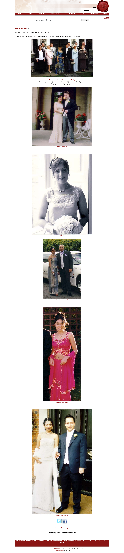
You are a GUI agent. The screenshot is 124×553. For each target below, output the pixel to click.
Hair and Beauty (44, 540)
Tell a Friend (85, 540)
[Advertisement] (59, 18)
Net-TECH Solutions (57, 548)
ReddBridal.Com (59, 550)
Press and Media (55, 540)
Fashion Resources (68, 540)
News (28, 540)
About (23, 540)
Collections (34, 540)
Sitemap (17, 540)
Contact (78, 540)
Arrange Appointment (96, 540)
